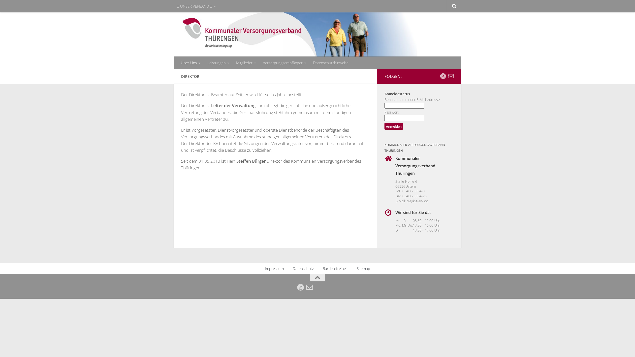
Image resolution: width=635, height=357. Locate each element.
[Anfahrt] (443, 76)
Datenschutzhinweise (331, 62)
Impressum (274, 268)
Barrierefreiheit (335, 268)
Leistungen (216, 62)
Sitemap (363, 268)
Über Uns (189, 62)
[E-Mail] (451, 76)
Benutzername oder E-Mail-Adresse (412, 99)
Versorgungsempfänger (283, 62)
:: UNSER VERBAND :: (194, 6)
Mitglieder (244, 62)
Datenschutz (303, 268)
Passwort (391, 112)
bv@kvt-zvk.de (417, 201)
